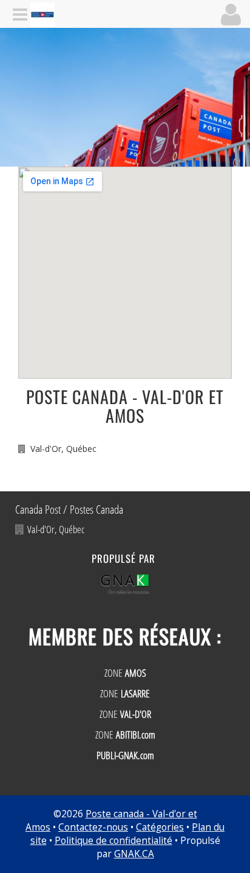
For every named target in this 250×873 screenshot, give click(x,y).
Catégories (160, 827)
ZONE (125, 673)
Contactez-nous (93, 827)
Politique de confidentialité (113, 840)
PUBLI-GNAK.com (125, 755)
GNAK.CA (134, 854)
